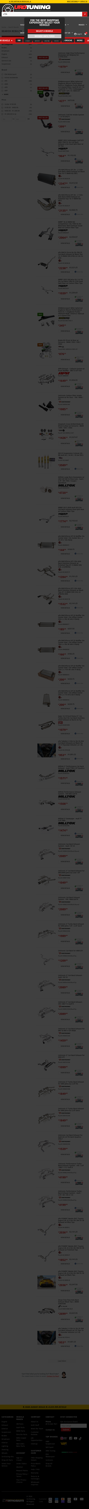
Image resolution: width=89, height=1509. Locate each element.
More (80, 40)
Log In (79, 34)
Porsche (68, 40)
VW (19, 40)
